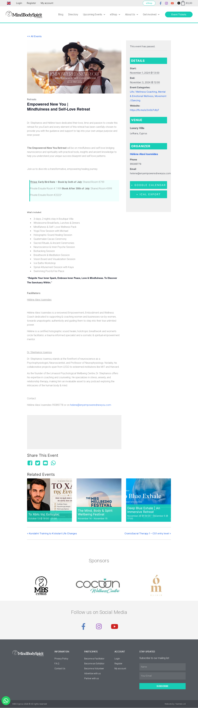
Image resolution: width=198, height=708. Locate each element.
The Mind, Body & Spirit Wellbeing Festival (95, 512)
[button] (149, 3)
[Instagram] (166, 3)
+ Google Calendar (148, 185)
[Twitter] (37, 463)
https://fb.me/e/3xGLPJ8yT (144, 110)
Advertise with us (92, 673)
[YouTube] (172, 3)
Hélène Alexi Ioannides (144, 154)
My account (47, 3)
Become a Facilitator (94, 658)
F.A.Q (56, 663)
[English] (8, 3)
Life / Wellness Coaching (143, 91)
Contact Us (59, 668)
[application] (103, 14)
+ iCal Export (148, 194)
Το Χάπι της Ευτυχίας (44, 514)
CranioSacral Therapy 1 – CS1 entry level (148, 533)
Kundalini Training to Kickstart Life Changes (52, 533)
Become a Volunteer (94, 668)
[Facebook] (161, 3)
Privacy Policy (61, 658)
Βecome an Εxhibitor (94, 663)
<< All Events (34, 36)
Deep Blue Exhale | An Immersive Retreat (143, 510)
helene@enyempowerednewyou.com (90, 404)
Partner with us (91, 678)
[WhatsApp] (53, 463)
